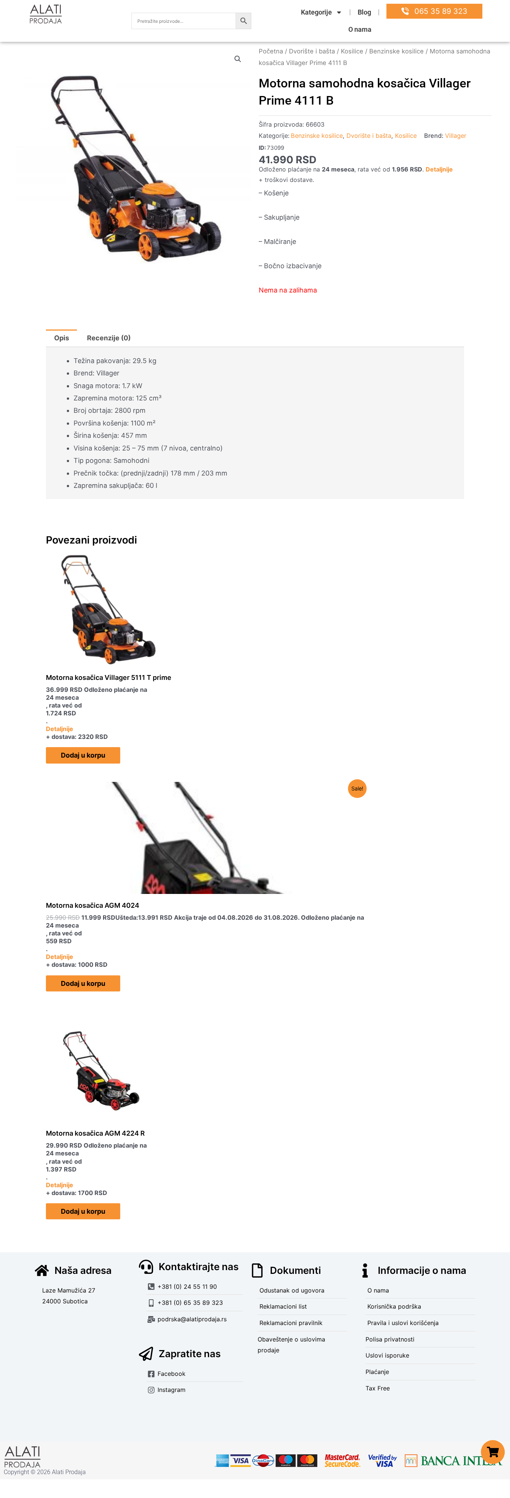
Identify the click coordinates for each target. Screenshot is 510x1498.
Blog (364, 12)
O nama (359, 29)
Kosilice (352, 51)
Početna (271, 51)
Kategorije (316, 12)
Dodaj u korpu (83, 755)
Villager (455, 135)
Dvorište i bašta (312, 51)
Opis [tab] (61, 338)
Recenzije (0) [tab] (109, 338)
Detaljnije (439, 169)
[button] (238, 59)
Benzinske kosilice (396, 51)
